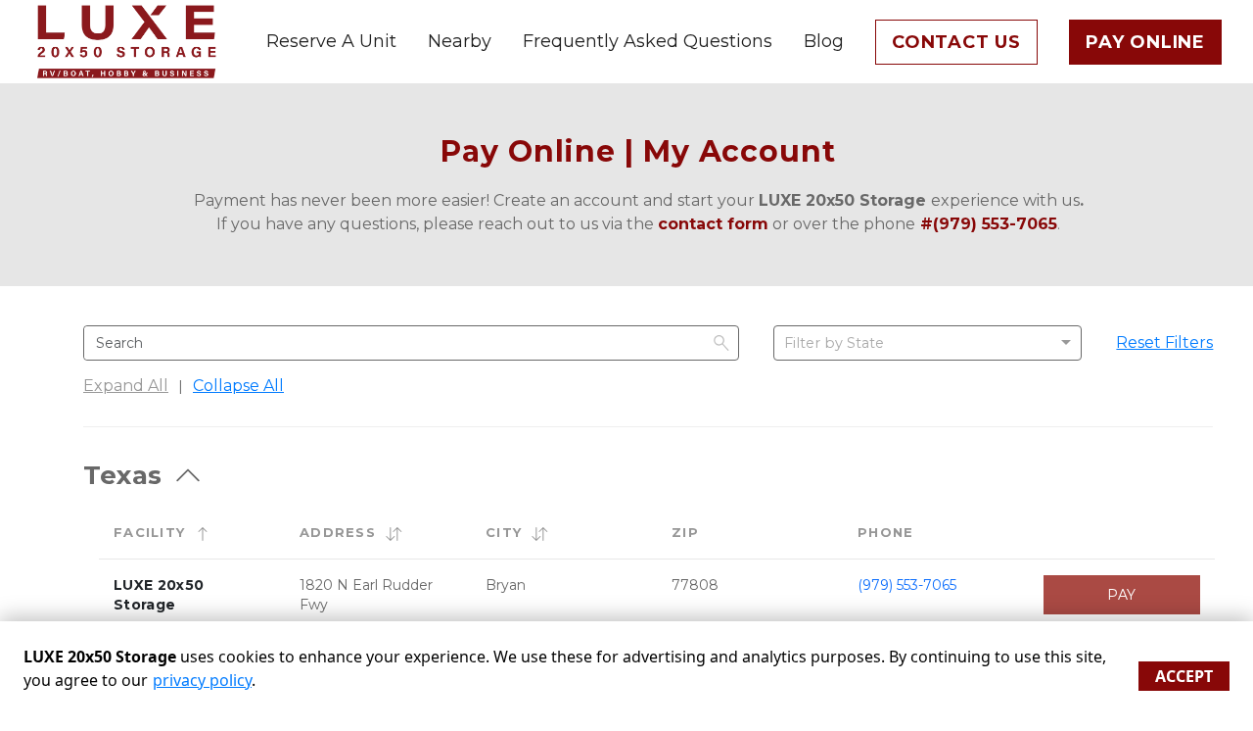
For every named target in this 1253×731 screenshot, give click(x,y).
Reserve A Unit (331, 41)
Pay (1121, 595)
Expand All (125, 385)
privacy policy (202, 680)
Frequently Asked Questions (647, 41)
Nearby (459, 41)
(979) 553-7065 (907, 585)
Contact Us (956, 42)
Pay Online (1145, 42)
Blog (824, 41)
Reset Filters (1164, 342)
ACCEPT (1184, 676)
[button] (202, 533)
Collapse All (238, 385)
